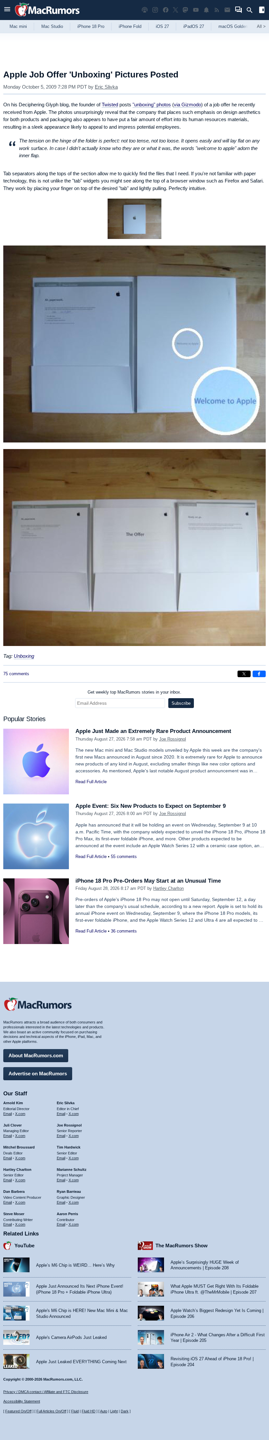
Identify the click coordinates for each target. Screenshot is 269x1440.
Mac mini (18, 26)
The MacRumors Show (181, 1245)
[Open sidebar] (262, 10)
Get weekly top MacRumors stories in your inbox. (134, 692)
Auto (103, 1411)
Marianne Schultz (72, 1169)
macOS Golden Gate (238, 26)
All (261, 26)
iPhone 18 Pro (90, 26)
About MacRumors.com (36, 1055)
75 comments (16, 673)
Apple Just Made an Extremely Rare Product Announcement (153, 731)
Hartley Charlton (168, 888)
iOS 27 (162, 26)
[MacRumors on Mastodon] (185, 10)
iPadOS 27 (193, 26)
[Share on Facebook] (259, 674)
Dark (125, 1411)
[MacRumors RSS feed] (217, 10)
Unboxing (24, 656)
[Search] (252, 10)
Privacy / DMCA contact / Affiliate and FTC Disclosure (45, 1392)
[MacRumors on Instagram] (155, 10)
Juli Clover (12, 1125)
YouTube (24, 1245)
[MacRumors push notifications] (206, 10)
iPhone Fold (130, 26)
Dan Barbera (14, 1191)
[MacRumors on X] (175, 10)
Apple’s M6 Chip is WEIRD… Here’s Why (75, 1265)
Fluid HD (88, 1411)
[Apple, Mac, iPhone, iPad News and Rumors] (47, 17)
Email (7, 1114)
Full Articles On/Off (51, 1411)
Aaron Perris (67, 1214)
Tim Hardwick (68, 1147)
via (187, 104)
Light (114, 1411)
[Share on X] (244, 674)
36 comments (124, 931)
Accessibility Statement (21, 1401)
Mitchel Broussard (19, 1147)
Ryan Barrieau (69, 1191)
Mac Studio (52, 26)
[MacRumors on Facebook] (165, 10)
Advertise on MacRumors (38, 1073)
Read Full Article (91, 781)
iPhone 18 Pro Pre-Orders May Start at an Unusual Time (148, 881)
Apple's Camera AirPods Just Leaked (71, 1337)
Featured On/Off (18, 1411)
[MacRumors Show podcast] (144, 10)
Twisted (110, 104)
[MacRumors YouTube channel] (196, 10)
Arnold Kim (13, 1103)
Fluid (75, 1411)
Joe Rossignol (172, 739)
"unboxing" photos (152, 104)
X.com (20, 1114)
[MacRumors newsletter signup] (227, 10)
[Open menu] (7, 10)
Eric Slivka (106, 87)
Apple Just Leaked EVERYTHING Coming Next (81, 1361)
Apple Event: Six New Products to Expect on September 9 (150, 806)
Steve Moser (13, 1214)
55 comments (124, 856)
